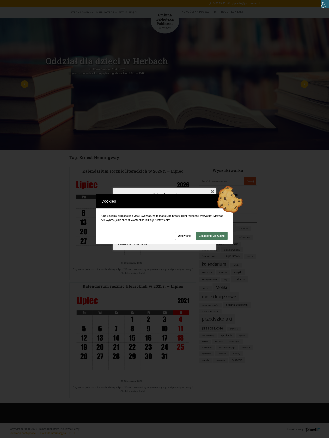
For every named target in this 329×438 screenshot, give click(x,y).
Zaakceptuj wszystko (212, 235)
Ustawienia (184, 235)
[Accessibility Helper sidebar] (325, 4)
